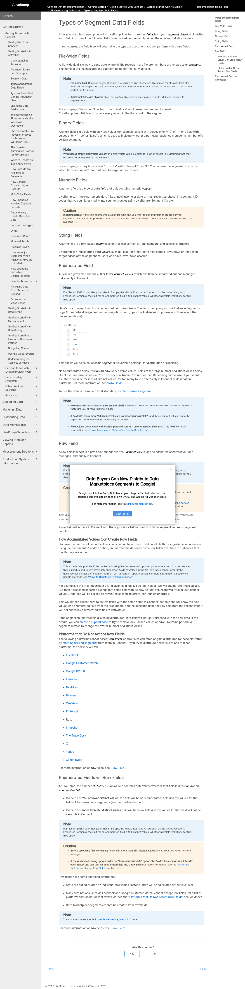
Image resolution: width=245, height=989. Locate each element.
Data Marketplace (14, 425)
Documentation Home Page (212, 6)
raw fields (96, 371)
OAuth (14, 230)
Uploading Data (13, 402)
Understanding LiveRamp (13, 379)
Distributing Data (14, 417)
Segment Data (19, 78)
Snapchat (72, 727)
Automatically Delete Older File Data (20, 216)
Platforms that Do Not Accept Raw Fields (229, 70)
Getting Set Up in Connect (18, 44)
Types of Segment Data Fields (21, 85)
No (154, 953)
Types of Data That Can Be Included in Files (22, 97)
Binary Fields (221, 31)
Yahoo (70, 751)
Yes (132, 953)
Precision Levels (20, 247)
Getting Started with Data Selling (19, 328)
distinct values (123, 274)
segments (108, 363)
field (103, 188)
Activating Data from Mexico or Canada (19, 290)
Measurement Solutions (18, 451)
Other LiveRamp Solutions (14, 388)
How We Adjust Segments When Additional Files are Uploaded (21, 258)
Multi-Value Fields (21, 194)
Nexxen (71, 695)
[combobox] (20, 16)
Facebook (72, 655)
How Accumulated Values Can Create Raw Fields (230, 59)
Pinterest (72, 711)
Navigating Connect (19, 348)
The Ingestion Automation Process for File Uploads (22, 151)
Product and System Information (16, 461)
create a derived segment (134, 391)
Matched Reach (20, 241)
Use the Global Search (21, 353)
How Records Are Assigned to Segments (21, 172)
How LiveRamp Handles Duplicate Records (21, 203)
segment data (176, 34)
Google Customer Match (82, 663)
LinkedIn (71, 679)
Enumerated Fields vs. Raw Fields (226, 78)
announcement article (139, 503)
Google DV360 (75, 671)
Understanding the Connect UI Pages (18, 360)
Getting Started (13, 27)
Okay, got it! (122, 513)
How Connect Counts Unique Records (19, 185)
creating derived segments (80, 643)
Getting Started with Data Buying (19, 310)
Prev (50, 968)
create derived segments (112, 919)
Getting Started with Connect (17, 35)
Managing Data (12, 409)
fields (149, 34)
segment (194, 64)
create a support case (94, 622)
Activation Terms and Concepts (20, 71)
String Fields (221, 41)
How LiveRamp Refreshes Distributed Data (20, 272)
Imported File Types (22, 225)
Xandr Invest (74, 760)
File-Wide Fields (223, 25)
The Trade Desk (76, 735)
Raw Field (220, 51)
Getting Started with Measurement (19, 319)
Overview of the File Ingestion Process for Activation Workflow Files (22, 136)
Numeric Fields (222, 36)
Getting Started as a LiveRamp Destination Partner (20, 339)
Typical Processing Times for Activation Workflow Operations (22, 120)
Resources (11, 395)
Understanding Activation (19, 62)
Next (203, 968)
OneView (72, 703)
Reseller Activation (21, 281)
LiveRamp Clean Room (17, 432)
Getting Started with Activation (19, 53)
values (146, 188)
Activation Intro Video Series (19, 301)
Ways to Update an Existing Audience (22, 161)
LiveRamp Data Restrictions (19, 107)
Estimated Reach (20, 236)
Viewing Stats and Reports (14, 442)
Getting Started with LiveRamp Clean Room (18, 369)
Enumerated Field (224, 46)
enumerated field (70, 790)
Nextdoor (72, 687)
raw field (186, 786)
